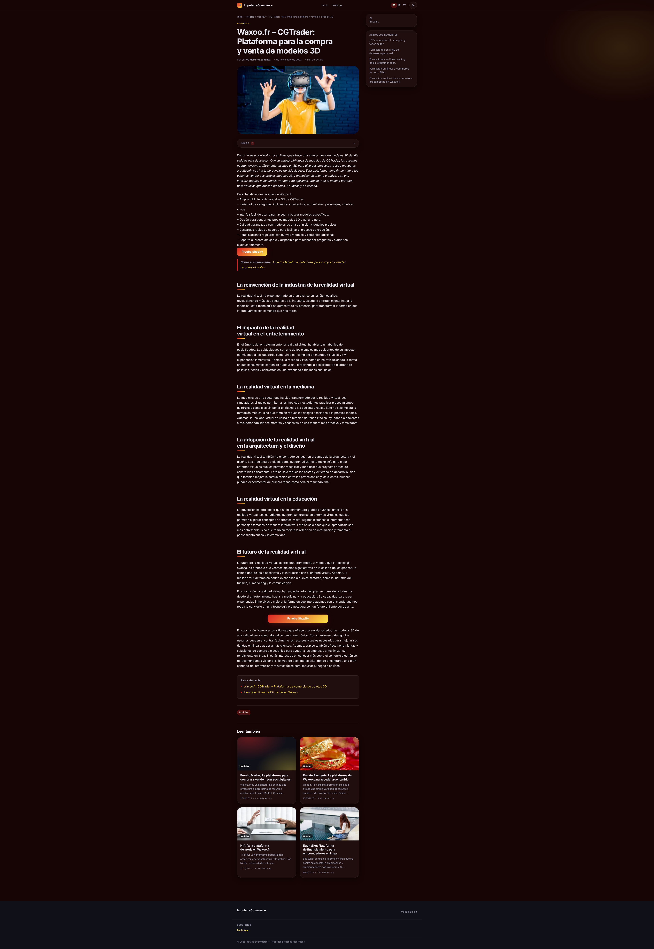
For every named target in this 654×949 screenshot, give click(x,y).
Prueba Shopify (252, 251)
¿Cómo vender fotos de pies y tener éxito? (387, 42)
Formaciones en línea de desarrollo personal (384, 51)
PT (404, 5)
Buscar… (374, 21)
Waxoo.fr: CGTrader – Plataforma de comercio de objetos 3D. (286, 686)
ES (394, 5)
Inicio (325, 5)
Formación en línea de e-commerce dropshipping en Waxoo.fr (390, 80)
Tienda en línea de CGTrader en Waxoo (271, 692)
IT (399, 5)
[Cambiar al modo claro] (413, 5)
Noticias (337, 5)
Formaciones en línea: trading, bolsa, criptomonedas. (387, 61)
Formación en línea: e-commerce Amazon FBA (389, 70)
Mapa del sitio (409, 911)
